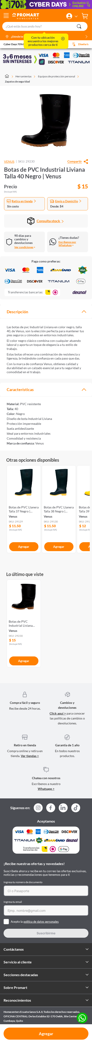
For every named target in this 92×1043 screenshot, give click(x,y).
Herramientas (23, 76)
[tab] (46, 312)
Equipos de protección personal (56, 76)
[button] (69, 16)
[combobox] (46, 26)
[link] (24, 508)
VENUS (9, 161)
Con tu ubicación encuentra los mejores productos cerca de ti (43, 41)
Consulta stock (49, 221)
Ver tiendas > (30, 756)
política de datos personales (41, 921)
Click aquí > (58, 713)
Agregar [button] (46, 1033)
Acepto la (35, 921)
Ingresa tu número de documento (23, 882)
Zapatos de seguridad (17, 81)
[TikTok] (75, 807)
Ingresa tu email (13, 901)
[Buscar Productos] (79, 26)
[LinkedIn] (63, 807)
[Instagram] (38, 809)
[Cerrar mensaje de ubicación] (63, 39)
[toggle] (6, 16)
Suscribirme (46, 933)
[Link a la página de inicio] (9, 76)
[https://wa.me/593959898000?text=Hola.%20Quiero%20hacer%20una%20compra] (82, 1018)
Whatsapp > (46, 789)
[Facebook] (50, 809)
